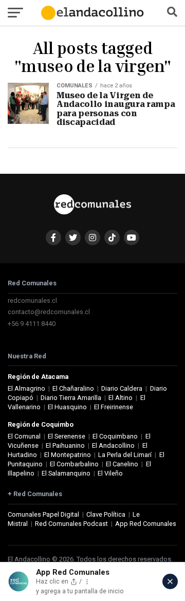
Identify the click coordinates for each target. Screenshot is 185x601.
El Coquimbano (115, 436)
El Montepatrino (67, 455)
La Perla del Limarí (125, 455)
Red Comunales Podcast (71, 523)
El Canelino (122, 464)
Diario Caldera (121, 388)
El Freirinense (113, 407)
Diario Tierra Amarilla (71, 398)
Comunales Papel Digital (43, 514)
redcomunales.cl (32, 300)
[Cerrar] (170, 581)
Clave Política (105, 514)
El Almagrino (26, 388)
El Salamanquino (66, 473)
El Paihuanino (65, 445)
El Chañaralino (73, 388)
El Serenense (66, 436)
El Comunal (24, 436)
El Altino (120, 398)
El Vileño (110, 473)
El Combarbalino (74, 464)
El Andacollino (113, 445)
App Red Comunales (145, 523)
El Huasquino (67, 407)
